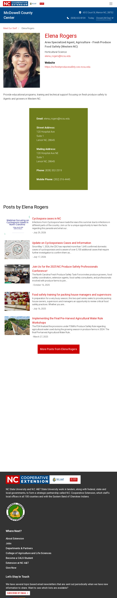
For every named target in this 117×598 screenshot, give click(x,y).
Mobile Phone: (45, 179)
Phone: (41, 170)
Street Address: (46, 127)
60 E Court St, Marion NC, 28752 (98, 12)
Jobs (8, 543)
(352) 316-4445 (62, 179)
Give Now (11, 567)
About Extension (15, 538)
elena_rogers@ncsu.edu (58, 56)
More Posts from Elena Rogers (58, 349)
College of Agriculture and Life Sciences (28, 553)
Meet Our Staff (10, 28)
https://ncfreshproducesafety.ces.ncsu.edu (67, 66)
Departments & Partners (19, 548)
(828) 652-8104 (78, 18)
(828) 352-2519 (53, 170)
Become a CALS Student (19, 558)
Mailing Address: (46, 149)
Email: (40, 118)
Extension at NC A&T (17, 562)
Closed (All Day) (103, 18)
